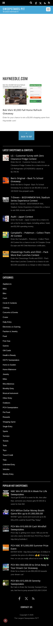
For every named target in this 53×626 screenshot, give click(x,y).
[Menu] (3, 3)
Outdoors (6, 403)
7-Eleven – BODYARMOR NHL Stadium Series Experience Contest (30, 199)
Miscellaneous (8, 384)
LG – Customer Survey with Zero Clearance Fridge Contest (27, 157)
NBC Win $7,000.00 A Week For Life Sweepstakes (29, 493)
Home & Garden (9, 365)
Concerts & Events (10, 312)
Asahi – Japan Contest (22, 216)
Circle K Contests (10, 303)
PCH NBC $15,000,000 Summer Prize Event (29, 547)
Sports (5, 431)
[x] (40, 2)
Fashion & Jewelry (10, 331)
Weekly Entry (8, 474)
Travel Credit (8, 455)
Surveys (6, 436)
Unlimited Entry (9, 464)
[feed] (45, 2)
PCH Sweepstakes (10, 407)
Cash (5, 298)
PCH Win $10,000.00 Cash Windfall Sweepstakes (28, 528)
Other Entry (7, 398)
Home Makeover (9, 369)
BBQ (5, 289)
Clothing (6, 308)
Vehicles (6, 469)
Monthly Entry (8, 388)
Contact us (26, 607)
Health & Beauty (9, 355)
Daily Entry (7, 322)
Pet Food (6, 412)
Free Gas (6, 341)
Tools (5, 445)
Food (5, 336)
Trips (5, 460)
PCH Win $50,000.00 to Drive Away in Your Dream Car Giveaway (30, 566)
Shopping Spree (9, 422)
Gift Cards (7, 350)
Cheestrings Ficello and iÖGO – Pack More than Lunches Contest (29, 253)
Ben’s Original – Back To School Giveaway (27, 180)
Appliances (7, 284)
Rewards (6, 417)
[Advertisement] (26, 44)
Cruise (5, 317)
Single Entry (7, 426)
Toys (5, 450)
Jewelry (6, 374)
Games (6, 346)
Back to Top (26, 136)
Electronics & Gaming (11, 327)
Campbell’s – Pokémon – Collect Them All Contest (30, 234)
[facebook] (36, 2)
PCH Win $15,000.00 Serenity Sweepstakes (25, 582)
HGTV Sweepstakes (11, 360)
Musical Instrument (10, 393)
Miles (5, 379)
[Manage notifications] (5, 621)
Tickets (6, 441)
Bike (4, 293)
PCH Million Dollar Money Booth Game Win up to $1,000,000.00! (27, 512)
